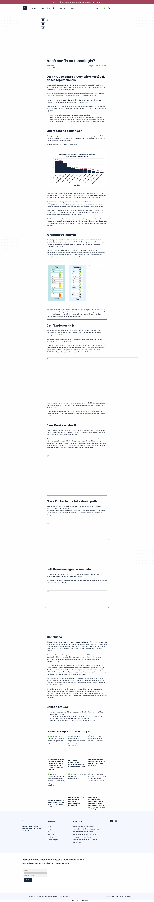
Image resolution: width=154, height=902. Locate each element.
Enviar (28, 880)
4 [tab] (73, 305)
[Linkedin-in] (111, 821)
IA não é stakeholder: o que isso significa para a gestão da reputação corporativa (96, 762)
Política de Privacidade (111, 896)
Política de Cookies (125, 896)
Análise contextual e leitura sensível (85, 840)
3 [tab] (70, 305)
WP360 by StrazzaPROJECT (79, 901)
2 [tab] (68, 305)
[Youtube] (116, 821)
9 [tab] (86, 305)
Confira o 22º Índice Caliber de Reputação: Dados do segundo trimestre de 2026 (77, 2)
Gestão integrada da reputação (83, 826)
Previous (45, 283)
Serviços (33, 8)
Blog (54, 8)
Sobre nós (62, 8)
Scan (48, 8)
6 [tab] (78, 305)
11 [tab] (89, 492)
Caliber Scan (77, 842)
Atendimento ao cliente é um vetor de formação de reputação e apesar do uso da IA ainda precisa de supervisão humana (57, 764)
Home (50, 826)
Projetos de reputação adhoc (83, 832)
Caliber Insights (53, 840)
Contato (72, 8)
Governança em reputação (82, 837)
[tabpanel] (57, 282)
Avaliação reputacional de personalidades (87, 829)
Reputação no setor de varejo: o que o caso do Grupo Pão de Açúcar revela (56, 803)
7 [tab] (81, 305)
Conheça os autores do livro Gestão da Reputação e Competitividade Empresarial (76, 801)
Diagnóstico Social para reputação (85, 834)
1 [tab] (65, 305)
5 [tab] (76, 305)
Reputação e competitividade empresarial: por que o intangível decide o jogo (76, 763)
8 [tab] (84, 305)
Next (109, 283)
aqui (92, 720)
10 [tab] (89, 305)
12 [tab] (92, 492)
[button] (43, 20)
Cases (42, 8)
